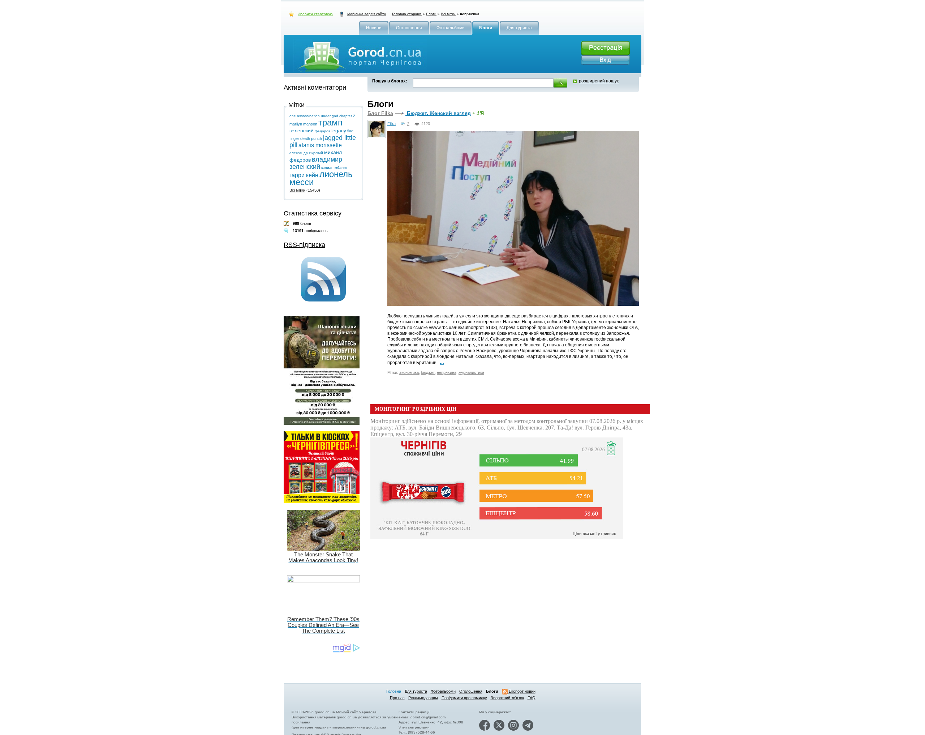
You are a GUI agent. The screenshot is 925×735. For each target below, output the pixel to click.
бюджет (428, 372)
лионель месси (321, 178)
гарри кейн (303, 175)
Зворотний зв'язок (507, 698)
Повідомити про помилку (464, 698)
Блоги (431, 14)
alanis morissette (320, 145)
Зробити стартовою (315, 14)
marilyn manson (303, 124)
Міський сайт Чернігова (356, 712)
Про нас (397, 698)
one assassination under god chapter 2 (322, 116)
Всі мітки (448, 14)
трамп (330, 122)
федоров (322, 131)
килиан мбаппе (334, 168)
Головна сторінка (407, 14)
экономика (409, 372)
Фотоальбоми (443, 691)
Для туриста (416, 691)
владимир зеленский (315, 163)
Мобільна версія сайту (366, 14)
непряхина (446, 372)
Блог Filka (380, 113)
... (442, 362)
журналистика (471, 372)
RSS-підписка (304, 244)
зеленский (301, 130)
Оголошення (470, 691)
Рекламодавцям (423, 698)
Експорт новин (521, 691)
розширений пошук (599, 81)
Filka (391, 123)
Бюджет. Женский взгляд (438, 113)
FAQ (531, 698)
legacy (338, 130)
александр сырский (306, 153)
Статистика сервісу (312, 213)
